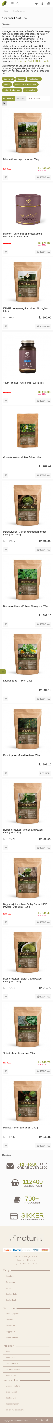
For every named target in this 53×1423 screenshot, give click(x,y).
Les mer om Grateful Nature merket (32, 61)
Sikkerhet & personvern (15, 1410)
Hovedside (10, 1276)
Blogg (8, 1352)
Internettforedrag (12, 1364)
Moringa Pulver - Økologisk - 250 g (20, 1127)
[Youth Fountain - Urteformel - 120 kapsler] (27, 356)
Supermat (8, 79)
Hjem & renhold (12, 1338)
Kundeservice (11, 1398)
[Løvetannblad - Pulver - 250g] (27, 654)
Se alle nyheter (11, 1294)
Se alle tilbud (11, 1300)
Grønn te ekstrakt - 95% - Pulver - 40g (22, 457)
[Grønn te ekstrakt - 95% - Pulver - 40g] (27, 431)
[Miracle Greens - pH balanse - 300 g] (27, 133)
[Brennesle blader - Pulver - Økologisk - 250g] (27, 580)
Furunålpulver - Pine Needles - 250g (21, 755)
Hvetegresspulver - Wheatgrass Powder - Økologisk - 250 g (23, 831)
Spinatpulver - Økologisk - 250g (19, 1053)
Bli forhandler (11, 1376)
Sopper (21, 79)
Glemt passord (11, 1392)
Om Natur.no (10, 1282)
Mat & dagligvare (12, 1314)
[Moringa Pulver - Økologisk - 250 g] (27, 1101)
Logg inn (42, 3)
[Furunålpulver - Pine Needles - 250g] (27, 729)
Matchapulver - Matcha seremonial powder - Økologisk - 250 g (25, 533)
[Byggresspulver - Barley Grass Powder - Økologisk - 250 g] (27, 952)
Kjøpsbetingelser (12, 1404)
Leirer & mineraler (12, 90)
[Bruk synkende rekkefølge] (4, 103)
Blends (7, 84)
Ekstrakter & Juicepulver (25, 84)
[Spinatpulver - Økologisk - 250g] (27, 1027)
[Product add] (49, 3)
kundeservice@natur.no (26, 1256)
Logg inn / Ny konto (13, 1386)
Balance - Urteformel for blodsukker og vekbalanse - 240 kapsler (22, 235)
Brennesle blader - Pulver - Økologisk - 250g (25, 606)
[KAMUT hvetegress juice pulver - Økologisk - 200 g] (27, 282)
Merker (8, 1288)
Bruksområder (11, 1358)
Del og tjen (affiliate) (13, 1370)
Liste (22, 98)
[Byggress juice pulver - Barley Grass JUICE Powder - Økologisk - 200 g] (27, 878)
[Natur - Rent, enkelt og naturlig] (4, 1)
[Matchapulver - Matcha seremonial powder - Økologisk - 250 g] (27, 505)
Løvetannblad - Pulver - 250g (17, 680)
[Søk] (17, 3)
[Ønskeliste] (36, 3)
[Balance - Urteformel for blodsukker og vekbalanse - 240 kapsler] (27, 207)
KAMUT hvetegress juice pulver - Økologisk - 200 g (25, 309)
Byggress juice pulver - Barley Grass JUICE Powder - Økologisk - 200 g (25, 905)
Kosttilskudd (34, 79)
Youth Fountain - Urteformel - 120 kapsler (23, 383)
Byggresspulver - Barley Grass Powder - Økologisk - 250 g (23, 980)
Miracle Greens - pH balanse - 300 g (21, 159)
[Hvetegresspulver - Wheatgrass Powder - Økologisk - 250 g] (27, 803)
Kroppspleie (30, 90)
